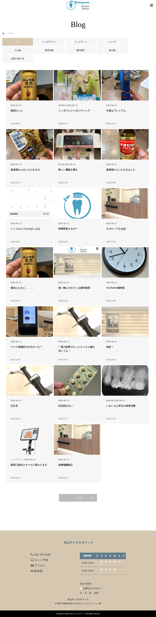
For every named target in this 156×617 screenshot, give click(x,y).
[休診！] (125, 321)
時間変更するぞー (68, 228)
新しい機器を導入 (68, 169)
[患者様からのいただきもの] (29, 144)
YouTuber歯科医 (115, 288)
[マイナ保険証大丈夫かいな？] (29, 321)
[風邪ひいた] (29, 85)
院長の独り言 (16, 105)
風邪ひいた (17, 110)
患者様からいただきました (120, 169)
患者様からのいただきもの (25, 169)
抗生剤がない (65, 405)
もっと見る (78, 498)
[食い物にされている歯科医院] (77, 262)
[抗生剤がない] (77, 380)
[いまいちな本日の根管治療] (125, 380)
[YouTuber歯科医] (125, 262)
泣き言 (14, 405)
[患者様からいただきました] (125, 144)
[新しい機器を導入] (77, 144)
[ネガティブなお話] (125, 203)
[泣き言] (29, 380)
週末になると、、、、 (24, 288)
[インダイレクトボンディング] (77, 85)
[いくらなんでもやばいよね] (29, 203)
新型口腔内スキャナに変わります (29, 465)
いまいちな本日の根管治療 (120, 405)
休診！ (109, 347)
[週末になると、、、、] (29, 262)
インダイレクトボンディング (74, 110)
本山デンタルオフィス (77, 614)
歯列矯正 (62, 105)
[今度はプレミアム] (125, 85)
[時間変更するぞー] (77, 211)
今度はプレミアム (116, 110)
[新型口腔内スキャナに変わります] (29, 452)
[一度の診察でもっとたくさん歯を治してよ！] (77, 321)
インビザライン (17, 460)
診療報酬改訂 (65, 465)
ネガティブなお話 (116, 228)
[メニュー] (151, 5)
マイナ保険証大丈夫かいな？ (26, 347)
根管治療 (109, 400)
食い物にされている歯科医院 (74, 288)
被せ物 (61, 164)
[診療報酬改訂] (77, 439)
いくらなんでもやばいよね (25, 228)
